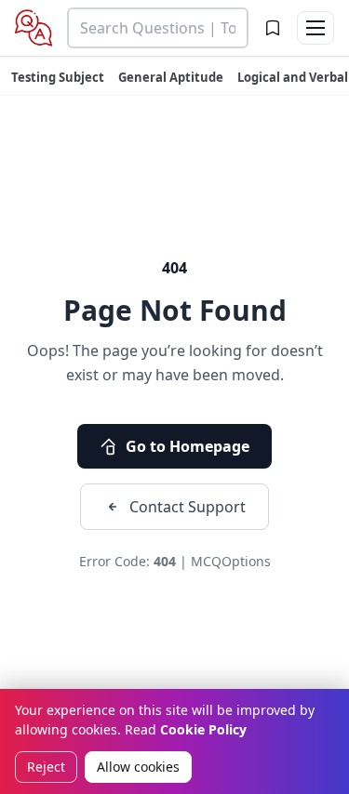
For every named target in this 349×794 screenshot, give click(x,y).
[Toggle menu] (315, 28)
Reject (46, 766)
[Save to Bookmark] (272, 28)
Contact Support (187, 506)
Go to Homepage (187, 446)
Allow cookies (138, 766)
